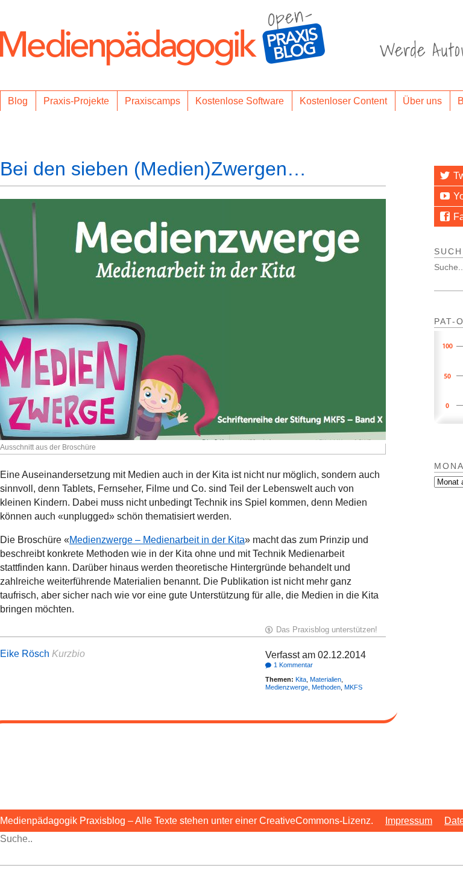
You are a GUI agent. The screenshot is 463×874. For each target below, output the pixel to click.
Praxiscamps (152, 101)
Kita (300, 679)
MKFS (353, 687)
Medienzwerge (286, 687)
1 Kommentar (293, 664)
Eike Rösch (24, 654)
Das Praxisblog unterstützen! (326, 629)
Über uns (422, 101)
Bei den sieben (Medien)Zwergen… (153, 169)
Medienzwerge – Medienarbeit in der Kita (157, 540)
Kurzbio (68, 654)
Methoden (326, 687)
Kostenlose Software (239, 101)
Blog (18, 101)
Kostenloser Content (343, 101)
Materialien (325, 679)
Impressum (408, 821)
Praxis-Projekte (76, 101)
